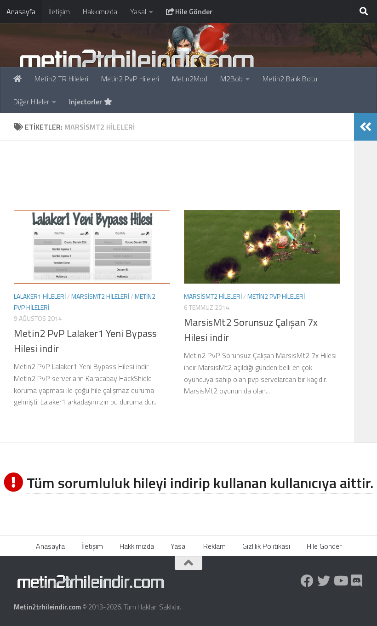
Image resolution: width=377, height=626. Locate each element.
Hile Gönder (192, 11)
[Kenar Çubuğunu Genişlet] (365, 127)
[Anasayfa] (17, 78)
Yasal (138, 11)
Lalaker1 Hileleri (40, 296)
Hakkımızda (100, 11)
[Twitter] (323, 581)
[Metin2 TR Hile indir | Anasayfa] (136, 59)
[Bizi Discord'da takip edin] (356, 581)
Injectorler (86, 101)
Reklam (214, 546)
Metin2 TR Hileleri (61, 78)
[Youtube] (340, 581)
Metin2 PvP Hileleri (130, 78)
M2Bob (231, 78)
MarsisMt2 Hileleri (100, 296)
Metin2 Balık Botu (290, 78)
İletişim (59, 11)
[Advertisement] (184, 175)
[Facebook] (307, 581)
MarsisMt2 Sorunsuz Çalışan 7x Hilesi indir (251, 329)
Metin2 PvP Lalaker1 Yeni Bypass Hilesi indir (85, 340)
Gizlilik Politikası (266, 546)
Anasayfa (20, 11)
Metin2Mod (189, 78)
